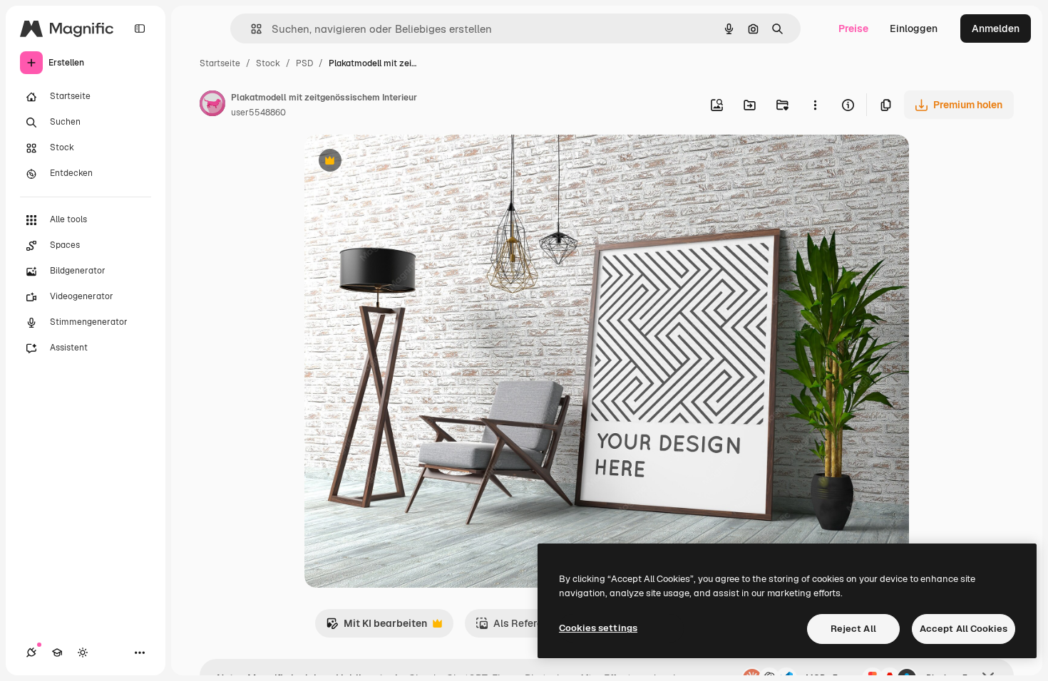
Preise (853, 28)
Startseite (220, 63)
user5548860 (258, 112)
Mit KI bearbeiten (376, 627)
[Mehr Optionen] (815, 104)
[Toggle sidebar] (139, 28)
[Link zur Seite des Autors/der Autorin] (212, 105)
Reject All (853, 629)
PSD (304, 63)
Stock (268, 63)
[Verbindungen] (31, 652)
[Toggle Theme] (82, 652)
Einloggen (913, 28)
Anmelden (995, 28)
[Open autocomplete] (250, 29)
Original (396, 162)
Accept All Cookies (963, 629)
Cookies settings (598, 628)
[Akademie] (57, 652)
